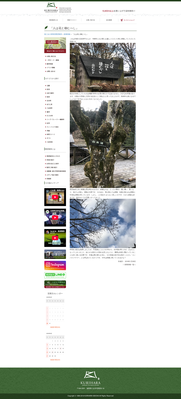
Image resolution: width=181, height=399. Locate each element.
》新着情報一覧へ (129, 264)
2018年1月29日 (130, 261)
